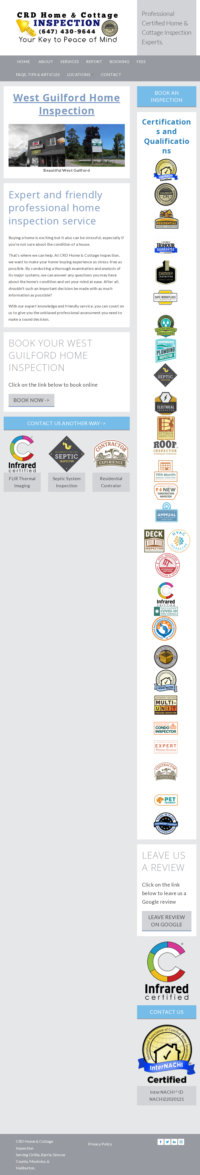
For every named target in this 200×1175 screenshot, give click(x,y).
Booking (119, 61)
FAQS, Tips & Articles (38, 74)
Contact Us (166, 1012)
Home (23, 61)
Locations (79, 74)
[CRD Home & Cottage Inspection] (67, 27)
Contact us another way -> (66, 423)
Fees (141, 61)
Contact (111, 74)
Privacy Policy (100, 1144)
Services (69, 61)
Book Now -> (31, 400)
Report (94, 61)
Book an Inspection (166, 96)
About (46, 61)
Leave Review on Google (166, 920)
